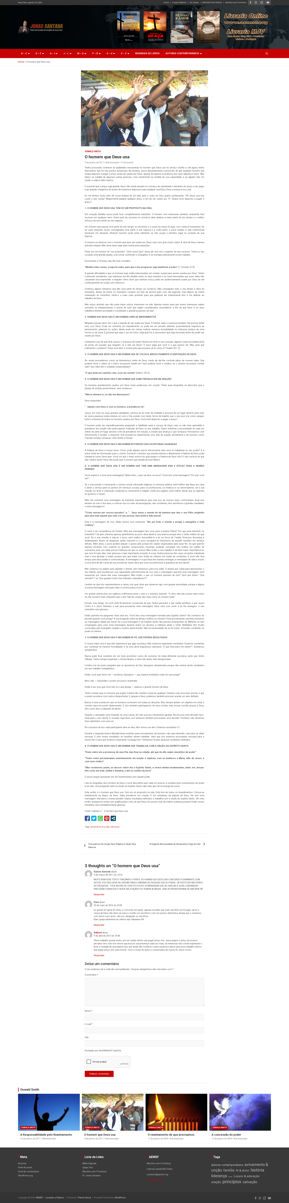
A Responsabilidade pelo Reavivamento (46, 1134)
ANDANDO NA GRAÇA (212, 2)
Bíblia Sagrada (89, 1163)
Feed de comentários (28, 1171)
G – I (52, 53)
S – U (109, 53)
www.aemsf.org (154, 1180)
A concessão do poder (226, 1134)
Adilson (98, 932)
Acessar (22, 1163)
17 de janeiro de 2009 (158, 1138)
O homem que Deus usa (99, 1134)
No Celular (194, 2)
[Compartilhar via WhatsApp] (100, 818)
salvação (250, 1182)
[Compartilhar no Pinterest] (106, 818)
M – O (80, 53)
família (228, 1170)
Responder (99, 894)
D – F (38, 53)
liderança (115, 827)
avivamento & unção (100, 827)
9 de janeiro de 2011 (94, 162)
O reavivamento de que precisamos (171, 1134)
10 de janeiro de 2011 (30, 1138)
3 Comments (127, 162)
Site (87, 1037)
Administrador (112, 162)
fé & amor (242, 1170)
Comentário (91, 974)
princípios (231, 1181)
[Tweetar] (93, 818)
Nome (88, 1011)
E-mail (89, 1024)
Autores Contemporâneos (182, 53)
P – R (95, 53)
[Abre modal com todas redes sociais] (113, 818)
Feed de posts (25, 1167)
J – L (66, 53)
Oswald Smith (93, 151)
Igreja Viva (87, 1167)
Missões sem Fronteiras (235, 2)
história (257, 1170)
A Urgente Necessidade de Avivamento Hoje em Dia (174, 844)
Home (166, 2)
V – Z (124, 53)
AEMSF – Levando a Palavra (50, 1197)
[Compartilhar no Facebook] (87, 818)
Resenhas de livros (147, 53)
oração (216, 1182)
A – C (24, 53)
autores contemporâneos (227, 1165)
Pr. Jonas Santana (91, 1175)
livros (230, 1177)
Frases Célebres (179, 2)
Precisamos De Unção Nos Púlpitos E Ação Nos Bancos (112, 846)
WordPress (120, 1197)
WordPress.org (25, 1175)
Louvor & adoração (247, 1176)
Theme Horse (84, 1197)
